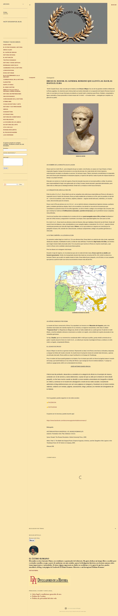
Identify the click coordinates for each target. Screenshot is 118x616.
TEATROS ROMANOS (9, 60)
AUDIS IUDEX (7, 44)
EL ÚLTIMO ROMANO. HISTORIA (12, 47)
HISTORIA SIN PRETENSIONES (12, 94)
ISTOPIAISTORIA (8, 114)
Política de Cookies (39, 596)
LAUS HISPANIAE (8, 135)
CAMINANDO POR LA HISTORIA (12, 68)
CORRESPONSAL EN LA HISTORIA (13, 79)
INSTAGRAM (52, 407)
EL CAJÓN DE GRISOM (9, 52)
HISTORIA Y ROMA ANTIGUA (11, 62)
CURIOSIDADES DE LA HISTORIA (13, 99)
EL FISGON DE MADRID (10, 132)
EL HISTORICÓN (8, 57)
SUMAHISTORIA (8, 112)
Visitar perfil (33, 570)
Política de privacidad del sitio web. (44, 598)
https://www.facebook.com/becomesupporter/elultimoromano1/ (67, 420)
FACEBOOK (52, 402)
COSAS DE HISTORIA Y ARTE (12, 104)
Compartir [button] (32, 77)
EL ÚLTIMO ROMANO (39, 558)
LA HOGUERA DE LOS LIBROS (12, 122)
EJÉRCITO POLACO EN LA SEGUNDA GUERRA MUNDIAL (12, 90)
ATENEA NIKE (7, 101)
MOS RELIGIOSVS (8, 119)
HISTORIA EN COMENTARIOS (12, 117)
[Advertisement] (72, 61)
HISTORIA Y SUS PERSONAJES (12, 106)
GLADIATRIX (7, 82)
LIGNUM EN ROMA (8, 70)
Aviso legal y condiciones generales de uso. (47, 594)
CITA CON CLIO (8, 127)
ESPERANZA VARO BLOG (10, 65)
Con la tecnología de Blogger (74, 608)
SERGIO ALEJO (7, 50)
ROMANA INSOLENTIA (10, 130)
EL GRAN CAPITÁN (8, 87)
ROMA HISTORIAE (8, 73)
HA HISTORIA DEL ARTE (10, 124)
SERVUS (5, 109)
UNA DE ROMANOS (9, 96)
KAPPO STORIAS (8, 84)
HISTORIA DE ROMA (9, 55)
